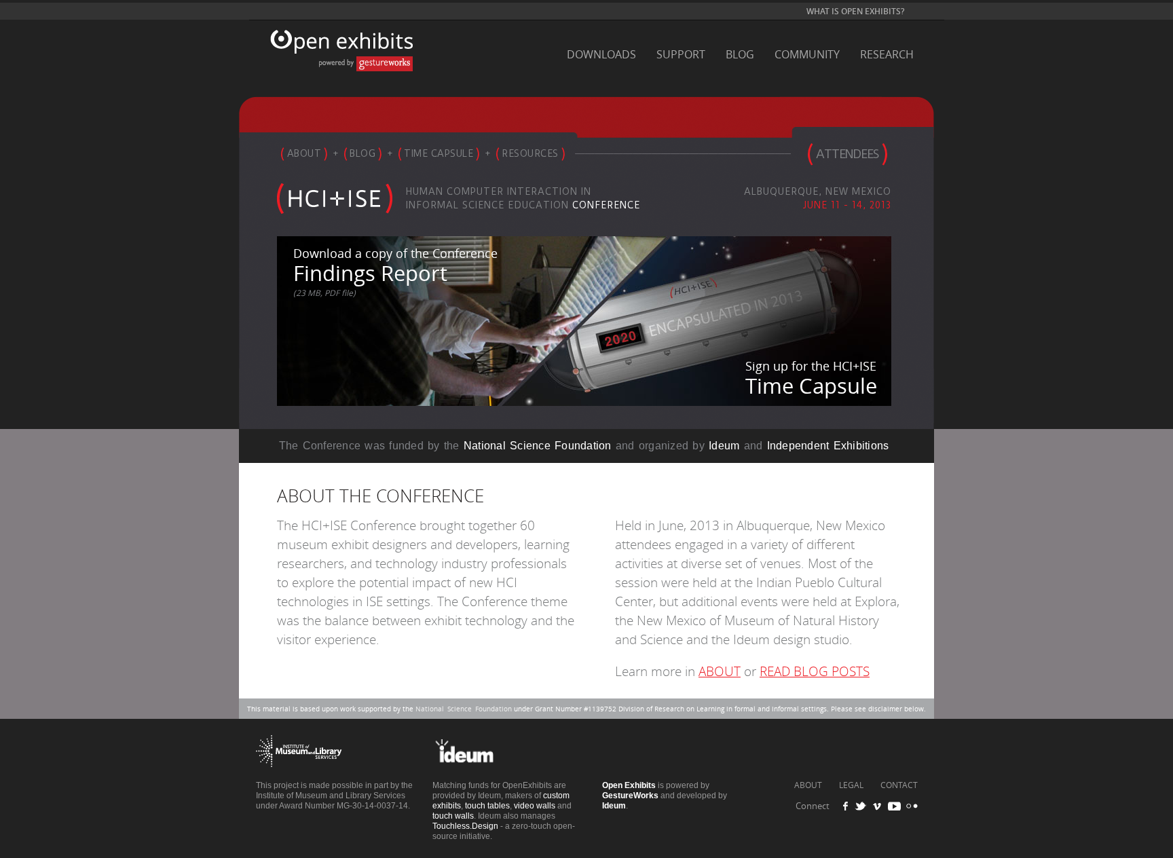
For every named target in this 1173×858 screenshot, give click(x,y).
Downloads (601, 54)
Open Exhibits (338, 57)
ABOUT (720, 671)
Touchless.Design (465, 826)
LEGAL (851, 785)
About (304, 153)
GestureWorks (630, 795)
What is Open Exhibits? (855, 11)
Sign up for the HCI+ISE (811, 379)
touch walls (453, 816)
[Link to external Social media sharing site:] (865, 806)
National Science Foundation (538, 445)
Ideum (724, 445)
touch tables (487, 805)
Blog (740, 54)
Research (887, 54)
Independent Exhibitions (828, 445)
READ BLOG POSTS (815, 671)
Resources (530, 153)
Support (680, 54)
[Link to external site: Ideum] (475, 776)
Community (807, 54)
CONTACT (899, 785)
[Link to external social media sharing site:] (910, 806)
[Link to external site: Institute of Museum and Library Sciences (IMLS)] (299, 776)
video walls (534, 805)
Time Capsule (438, 153)
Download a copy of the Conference (395, 272)
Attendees (847, 154)
